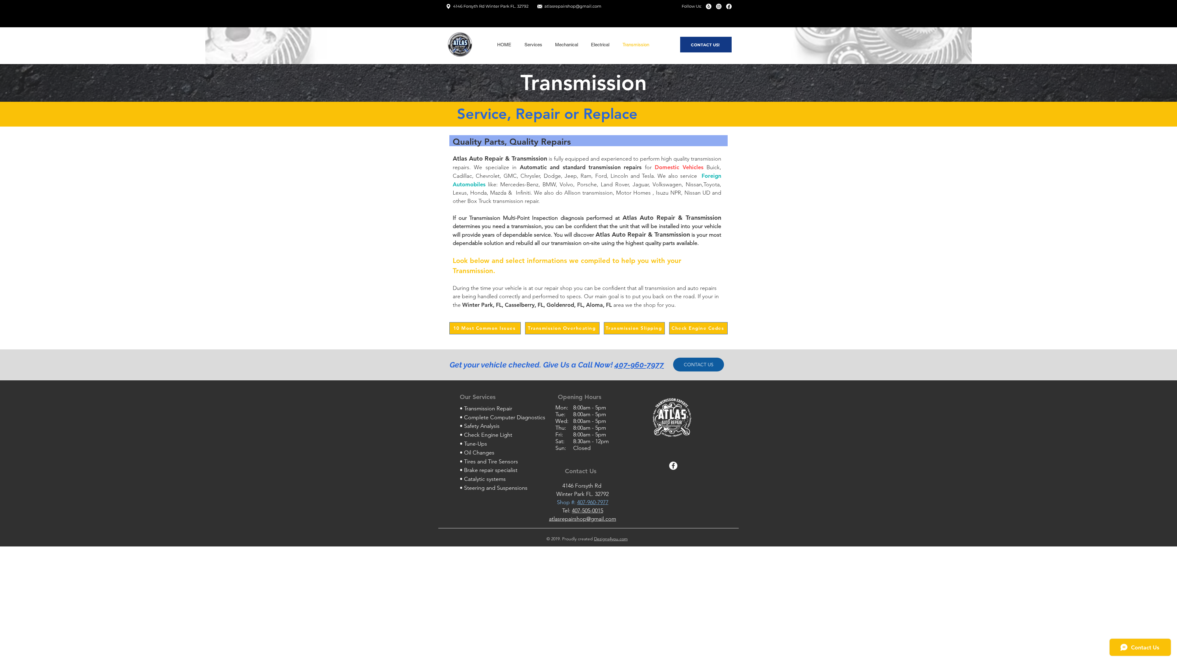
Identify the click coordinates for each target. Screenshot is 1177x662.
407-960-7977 (639, 364)
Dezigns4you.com (611, 539)
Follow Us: (692, 6)
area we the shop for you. (631, 305)
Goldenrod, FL (565, 304)
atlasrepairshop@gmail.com (572, 6)
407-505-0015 (587, 510)
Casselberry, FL (524, 304)
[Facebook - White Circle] (673, 466)
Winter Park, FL (482, 304)
